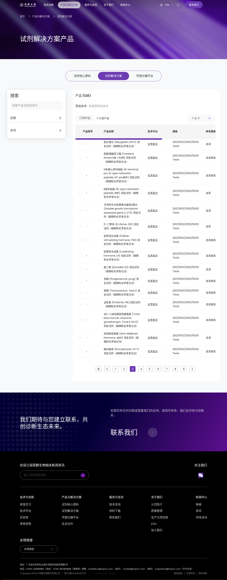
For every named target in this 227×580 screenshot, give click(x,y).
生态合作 (67, 524)
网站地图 (203, 573)
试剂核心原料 (82, 76)
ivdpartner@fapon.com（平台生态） (174, 568)
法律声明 (190, 573)
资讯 (198, 511)
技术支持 (115, 505)
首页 (22, 16)
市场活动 (201, 517)
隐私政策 (178, 573)
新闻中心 (125, 5)
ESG (154, 524)
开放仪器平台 (144, 76)
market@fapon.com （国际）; (139, 568)
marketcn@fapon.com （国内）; (105, 568)
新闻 (198, 505)
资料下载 (115, 511)
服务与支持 (91, 5)
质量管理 (156, 511)
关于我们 (109, 5)
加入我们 (156, 530)
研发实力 (25, 505)
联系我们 (115, 517)
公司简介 (156, 505)
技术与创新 (27, 497)
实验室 (24, 517)
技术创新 (49, 5)
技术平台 (25, 511)
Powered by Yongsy (105, 573)
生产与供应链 (159, 517)
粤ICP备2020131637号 (75, 573)
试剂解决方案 (64, 16)
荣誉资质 (25, 524)
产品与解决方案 (69, 5)
